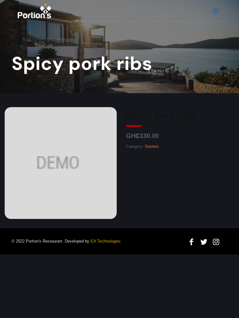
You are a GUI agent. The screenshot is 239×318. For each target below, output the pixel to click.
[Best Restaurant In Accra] (34, 10)
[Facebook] (191, 242)
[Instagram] (216, 242)
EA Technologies (106, 241)
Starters (152, 146)
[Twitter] (204, 242)
